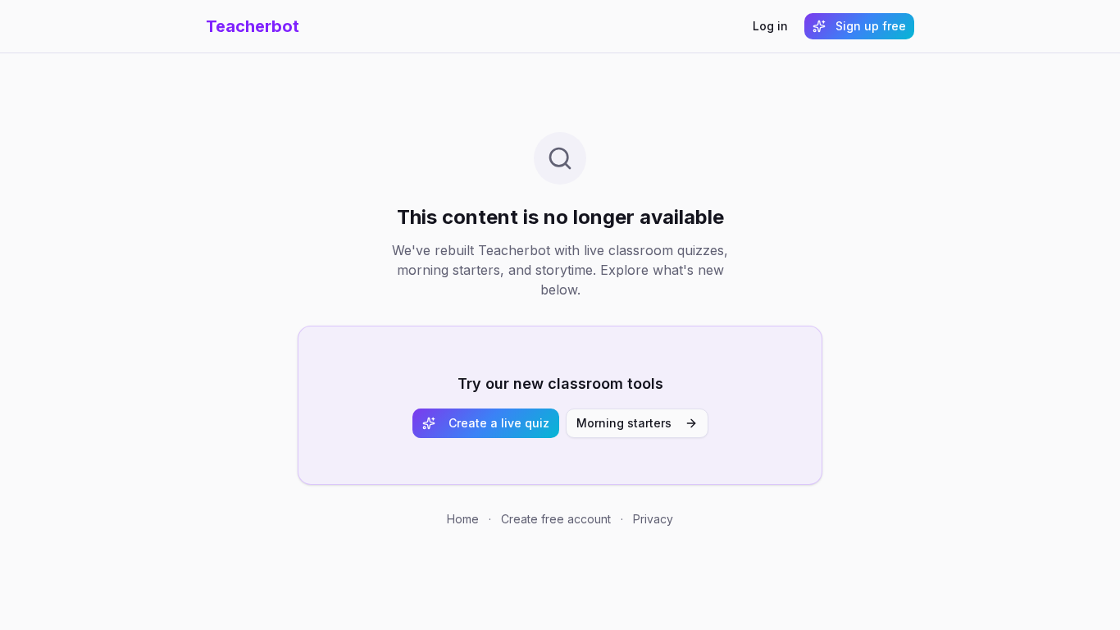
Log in (770, 26)
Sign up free (870, 26)
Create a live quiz (498, 423)
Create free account (556, 519)
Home (463, 519)
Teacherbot (252, 26)
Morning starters (624, 423)
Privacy (653, 519)
